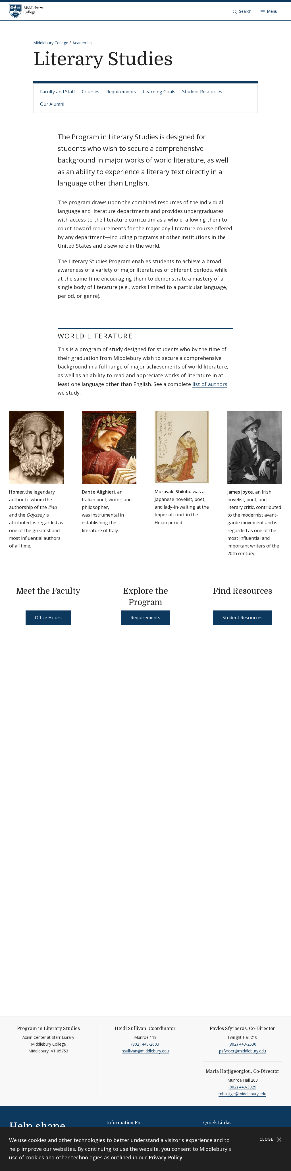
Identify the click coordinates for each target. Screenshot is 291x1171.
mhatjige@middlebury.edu (242, 1093)
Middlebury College (50, 42)
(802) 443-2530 (242, 1044)
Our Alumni (52, 104)
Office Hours (48, 617)
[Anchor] (140, 335)
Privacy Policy (165, 1157)
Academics (82, 42)
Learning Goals (159, 92)
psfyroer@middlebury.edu (242, 1051)
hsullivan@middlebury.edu (145, 1051)
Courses (90, 92)
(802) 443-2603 (145, 1044)
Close (267, 1139)
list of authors (209, 384)
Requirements (121, 92)
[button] (242, 11)
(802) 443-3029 (242, 1087)
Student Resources (202, 92)
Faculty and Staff (57, 92)
